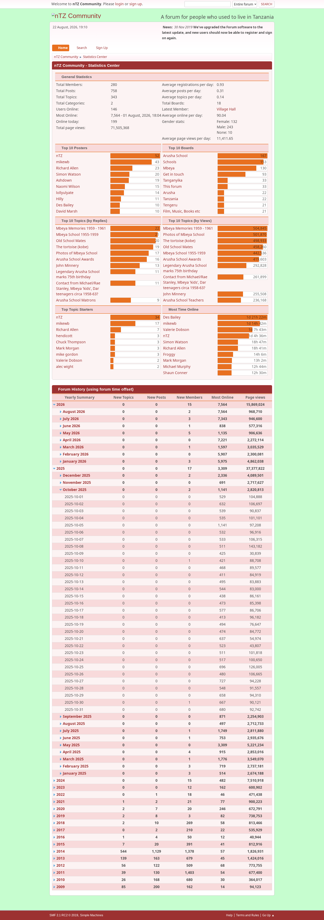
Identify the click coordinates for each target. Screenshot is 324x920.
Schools (169, 161)
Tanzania (170, 198)
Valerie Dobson (69, 360)
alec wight (64, 366)
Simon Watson (68, 174)
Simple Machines (91, 915)
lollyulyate (65, 192)
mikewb (62, 161)
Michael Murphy (176, 366)
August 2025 (74, 723)
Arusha (169, 192)
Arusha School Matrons (76, 300)
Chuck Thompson (71, 341)
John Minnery (67, 265)
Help (229, 915)
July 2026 (71, 418)
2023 (60, 787)
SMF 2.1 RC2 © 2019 (64, 915)
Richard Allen (67, 168)
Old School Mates (71, 240)
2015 (60, 844)
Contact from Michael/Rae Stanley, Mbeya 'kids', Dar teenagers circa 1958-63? (78, 288)
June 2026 (71, 425)
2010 (60, 879)
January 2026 (74, 461)
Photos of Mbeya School (76, 253)
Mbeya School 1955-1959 (77, 234)
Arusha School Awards (75, 259)
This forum (172, 186)
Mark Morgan (67, 348)
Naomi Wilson (68, 186)
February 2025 (75, 766)
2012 (60, 865)
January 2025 (74, 773)
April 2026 (72, 439)
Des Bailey (65, 204)
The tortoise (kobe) (72, 246)
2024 (60, 780)
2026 (60, 404)
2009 (60, 886)
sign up (135, 3)
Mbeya (169, 168)
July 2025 (71, 730)
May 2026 (71, 432)
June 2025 (71, 737)
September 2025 (77, 716)
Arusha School (175, 155)
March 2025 (73, 758)
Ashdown (64, 180)
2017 (60, 829)
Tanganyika (172, 180)
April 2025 (72, 751)
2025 (60, 468)
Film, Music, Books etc (181, 211)
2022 (60, 794)
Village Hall (226, 109)
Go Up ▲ (268, 915)
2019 (60, 815)
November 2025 (77, 482)
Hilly (59, 198)
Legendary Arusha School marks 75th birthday (78, 274)
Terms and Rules (247, 915)
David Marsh (66, 211)
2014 (60, 851)
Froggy (169, 354)
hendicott (64, 335)
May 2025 (71, 744)
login (119, 3)
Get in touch (173, 174)
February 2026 (75, 454)
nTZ (59, 155)
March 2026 (73, 446)
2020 (60, 808)
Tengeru (170, 204)
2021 (60, 801)
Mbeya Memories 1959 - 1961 (81, 228)
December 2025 (76, 475)
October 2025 (74, 489)
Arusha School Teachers (183, 300)
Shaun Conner (175, 372)
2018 (60, 822)
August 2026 (74, 411)
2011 (60, 872)
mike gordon (67, 354)
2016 (60, 837)
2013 (60, 858)
